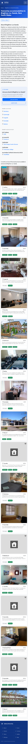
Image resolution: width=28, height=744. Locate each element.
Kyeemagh (6, 114)
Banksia (6, 124)
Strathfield (6, 154)
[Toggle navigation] (25, 2)
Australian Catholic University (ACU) (12, 152)
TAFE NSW (5, 142)
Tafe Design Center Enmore (11, 144)
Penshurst (6, 139)
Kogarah (6, 117)
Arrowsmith (5, 137)
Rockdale (6, 121)
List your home (14, 99)
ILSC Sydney (5, 132)
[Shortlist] (25, 167)
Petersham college (8, 149)
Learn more (14, 103)
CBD (5, 134)
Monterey (6, 111)
